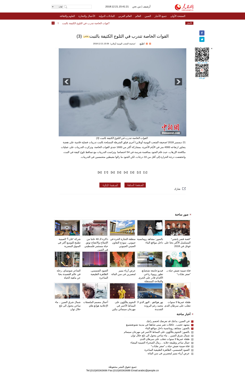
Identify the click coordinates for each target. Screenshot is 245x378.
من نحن (136, 6)
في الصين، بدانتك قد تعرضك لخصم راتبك (168, 321)
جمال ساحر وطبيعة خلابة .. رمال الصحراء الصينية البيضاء (160, 342)
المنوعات (132, 23)
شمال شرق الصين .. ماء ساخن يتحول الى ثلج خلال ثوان (68, 306)
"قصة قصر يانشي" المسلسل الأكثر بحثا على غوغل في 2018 (177, 243)
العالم (138, 16)
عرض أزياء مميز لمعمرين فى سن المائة (169, 353)
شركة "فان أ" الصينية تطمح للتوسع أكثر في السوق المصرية (69, 243)
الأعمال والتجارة (86, 16)
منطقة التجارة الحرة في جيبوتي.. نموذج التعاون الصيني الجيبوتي (123, 243)
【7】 (106, 172)
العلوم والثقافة (67, 16)
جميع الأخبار (161, 16)
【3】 (132, 172)
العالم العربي (125, 16)
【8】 (99, 172)
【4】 (125, 172)
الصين (148, 16)
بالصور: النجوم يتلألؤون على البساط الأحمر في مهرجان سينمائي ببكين (153, 332)
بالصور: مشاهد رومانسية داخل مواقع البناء (167, 328)
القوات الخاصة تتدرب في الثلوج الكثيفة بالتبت (90, 23)
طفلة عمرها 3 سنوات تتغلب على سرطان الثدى (165, 339)
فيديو (110, 23)
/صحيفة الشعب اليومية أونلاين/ (122, 43)
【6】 (112, 172)
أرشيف (146, 6)
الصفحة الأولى (177, 16)
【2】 (139, 172)
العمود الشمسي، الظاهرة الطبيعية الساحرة (99, 274)
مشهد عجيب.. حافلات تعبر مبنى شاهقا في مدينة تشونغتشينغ (158, 324)
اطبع (142, 43)
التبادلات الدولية (107, 16)
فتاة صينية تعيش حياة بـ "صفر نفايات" (170, 346)
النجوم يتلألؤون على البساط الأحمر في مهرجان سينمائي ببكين (124, 306)
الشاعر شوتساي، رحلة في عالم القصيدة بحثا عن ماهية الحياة (69, 274)
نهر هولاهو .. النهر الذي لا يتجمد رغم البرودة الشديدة (150, 306)
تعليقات (120, 23)
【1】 (145, 172)
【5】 (119, 172)
